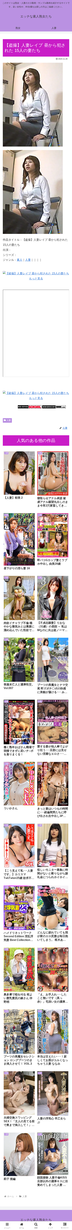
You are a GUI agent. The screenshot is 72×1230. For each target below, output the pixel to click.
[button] (65, 734)
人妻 (28, 259)
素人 (19, 259)
